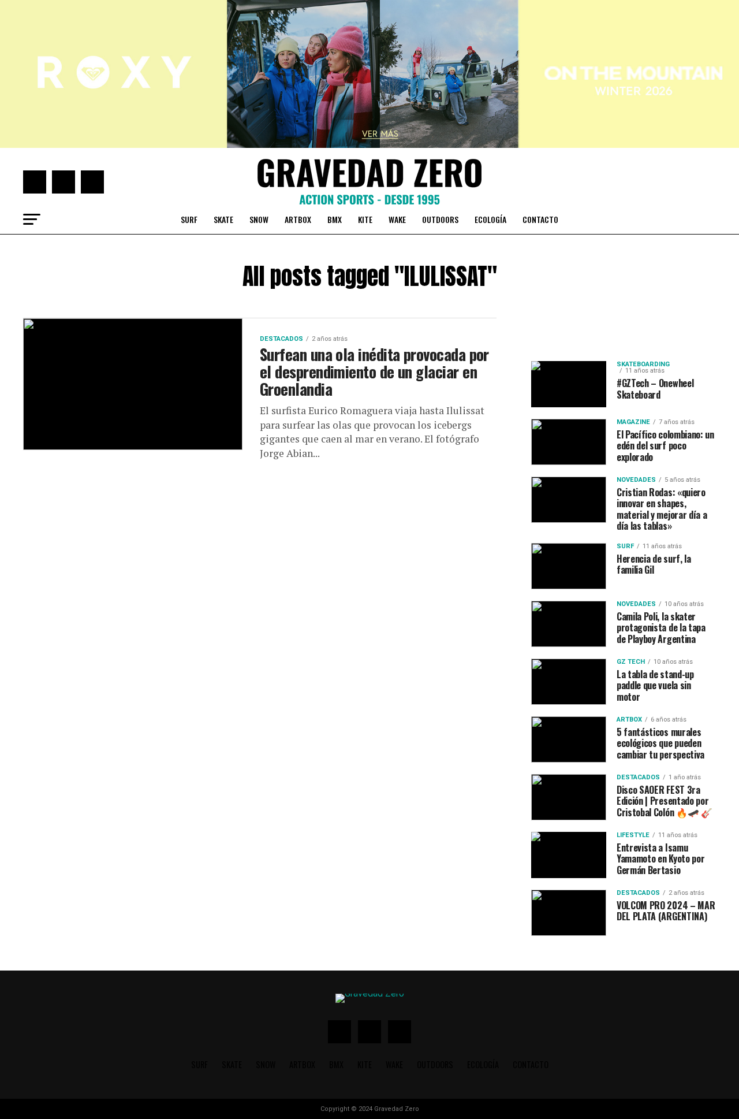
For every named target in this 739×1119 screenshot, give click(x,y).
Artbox (298, 219)
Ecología (490, 219)
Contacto (540, 219)
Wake (397, 219)
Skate (223, 219)
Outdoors (440, 219)
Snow (258, 219)
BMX (334, 219)
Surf (189, 219)
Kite (365, 219)
